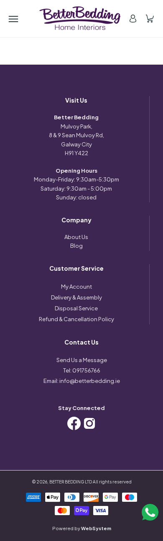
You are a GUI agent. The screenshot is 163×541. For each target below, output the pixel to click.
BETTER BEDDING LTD (70, 481)
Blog (76, 245)
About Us (76, 237)
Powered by (81, 528)
